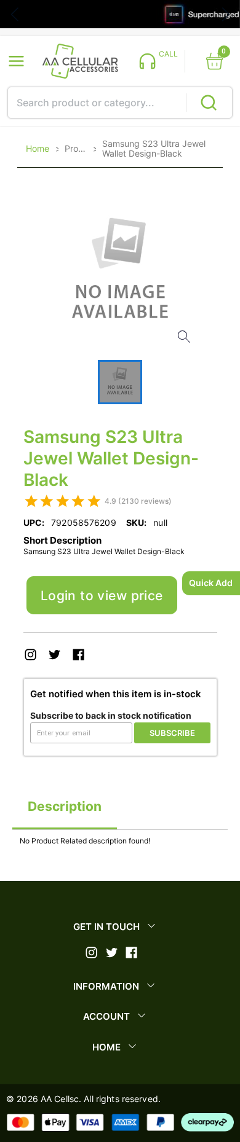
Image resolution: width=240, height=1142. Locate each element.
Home (37, 149)
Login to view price (102, 595)
